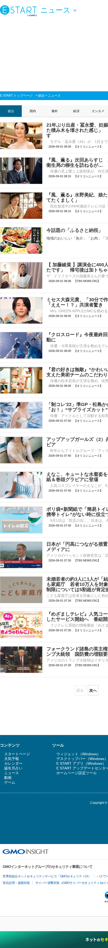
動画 (8, 777)
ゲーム (9, 782)
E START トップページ (16, 95)
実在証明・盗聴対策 (16, 883)
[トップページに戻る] (19, 10)
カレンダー (13, 763)
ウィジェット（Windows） (78, 754)
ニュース (54, 95)
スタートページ (17, 754)
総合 (41, 95)
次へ (93, 690)
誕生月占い (13, 768)
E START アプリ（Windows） (81, 763)
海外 (54, 111)
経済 (76, 111)
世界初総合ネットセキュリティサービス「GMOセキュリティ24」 (47, 876)
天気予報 (11, 759)
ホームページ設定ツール (76, 773)
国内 (33, 111)
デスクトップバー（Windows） (82, 759)
